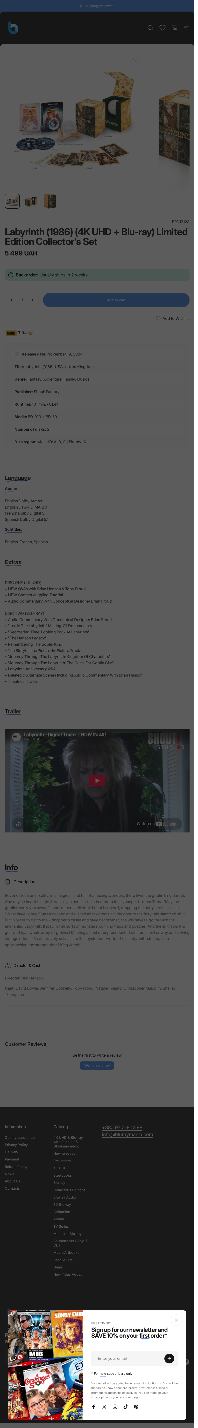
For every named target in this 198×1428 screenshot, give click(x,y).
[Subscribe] (169, 1358)
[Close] (176, 1320)
